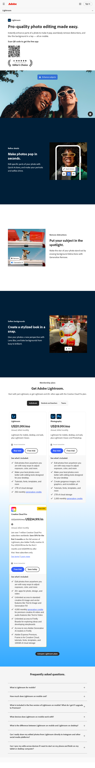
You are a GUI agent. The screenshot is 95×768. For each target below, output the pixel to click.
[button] (80, 4)
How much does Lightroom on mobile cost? (28, 696)
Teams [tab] (63, 403)
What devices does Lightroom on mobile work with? (32, 717)
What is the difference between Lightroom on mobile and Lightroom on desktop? (44, 725)
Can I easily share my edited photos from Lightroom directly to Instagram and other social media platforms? (45, 735)
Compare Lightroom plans (47, 654)
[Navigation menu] (3, 4)
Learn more (25, 556)
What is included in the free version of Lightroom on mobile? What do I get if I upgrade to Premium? (46, 706)
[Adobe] (12, 4)
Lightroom (6, 10)
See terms (15, 556)
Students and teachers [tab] (49, 403)
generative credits (34, 492)
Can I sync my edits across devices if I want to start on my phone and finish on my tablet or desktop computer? (44, 747)
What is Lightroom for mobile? (23, 687)
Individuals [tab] (33, 403)
